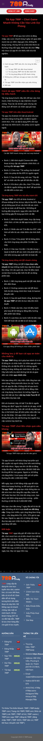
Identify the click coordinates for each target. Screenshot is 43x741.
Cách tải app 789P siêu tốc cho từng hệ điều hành (21, 65)
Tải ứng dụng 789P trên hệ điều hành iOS (22, 72)
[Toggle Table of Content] (36, 61)
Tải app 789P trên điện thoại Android (20, 69)
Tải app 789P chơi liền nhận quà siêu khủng (21, 82)
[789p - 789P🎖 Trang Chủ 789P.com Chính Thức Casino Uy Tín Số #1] (21, 4)
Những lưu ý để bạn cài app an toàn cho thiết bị (21, 78)
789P (11, 533)
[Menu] (3, 4)
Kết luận (8, 85)
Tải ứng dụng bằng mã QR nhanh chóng (21, 74)
